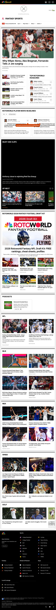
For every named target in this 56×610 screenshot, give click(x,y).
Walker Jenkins (38, 81)
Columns (39, 23)
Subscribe (5, 546)
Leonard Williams (38, 93)
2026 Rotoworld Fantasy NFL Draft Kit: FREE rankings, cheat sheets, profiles (28, 250)
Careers (7, 598)
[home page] (7, 2)
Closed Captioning (13, 598)
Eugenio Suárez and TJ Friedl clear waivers (39, 90)
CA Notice (14, 599)
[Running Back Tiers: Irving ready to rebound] (46, 262)
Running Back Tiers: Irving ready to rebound (45, 269)
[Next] (53, 188)
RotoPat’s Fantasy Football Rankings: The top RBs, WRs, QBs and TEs (17, 76)
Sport (19, 23)
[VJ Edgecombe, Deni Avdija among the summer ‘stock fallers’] (41, 434)
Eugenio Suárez (38, 87)
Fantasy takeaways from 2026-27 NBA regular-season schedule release (39, 423)
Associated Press (5, 479)
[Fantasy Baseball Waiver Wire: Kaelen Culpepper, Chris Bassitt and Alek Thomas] (41, 361)
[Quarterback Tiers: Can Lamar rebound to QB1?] (28, 262)
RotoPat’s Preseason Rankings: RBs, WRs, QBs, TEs (9, 270)
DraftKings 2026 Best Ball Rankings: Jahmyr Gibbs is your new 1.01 (41, 335)
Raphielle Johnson (6, 426)
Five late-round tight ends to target (28, 286)
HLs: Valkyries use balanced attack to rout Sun (40, 496)
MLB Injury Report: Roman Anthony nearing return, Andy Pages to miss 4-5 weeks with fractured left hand (14, 394)
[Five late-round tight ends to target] (28, 279)
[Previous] (50, 188)
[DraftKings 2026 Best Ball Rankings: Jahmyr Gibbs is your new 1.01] (41, 326)
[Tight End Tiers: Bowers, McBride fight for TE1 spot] (46, 279)
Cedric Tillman (38, 99)
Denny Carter (22, 289)
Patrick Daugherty (14, 78)
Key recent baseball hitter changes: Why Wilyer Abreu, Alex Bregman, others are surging (17, 102)
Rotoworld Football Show (21, 302)
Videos (32, 23)
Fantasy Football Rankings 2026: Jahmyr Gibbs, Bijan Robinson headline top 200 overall (13, 336)
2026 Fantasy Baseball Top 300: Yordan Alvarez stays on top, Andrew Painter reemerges (40, 394)
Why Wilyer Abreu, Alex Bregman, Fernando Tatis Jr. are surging (25, 62)
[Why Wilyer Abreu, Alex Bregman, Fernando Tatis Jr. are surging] (28, 43)
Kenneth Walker (12, 120)
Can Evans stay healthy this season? (16, 82)
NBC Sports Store (23, 598)
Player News (25, 23)
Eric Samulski (5, 70)
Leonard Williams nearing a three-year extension (41, 96)
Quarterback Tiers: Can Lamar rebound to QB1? (26, 269)
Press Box (30, 598)
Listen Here (17, 309)
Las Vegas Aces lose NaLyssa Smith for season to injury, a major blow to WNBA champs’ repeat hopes (13, 475)
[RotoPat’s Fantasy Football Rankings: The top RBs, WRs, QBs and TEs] (6, 77)
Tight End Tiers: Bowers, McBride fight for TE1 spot (45, 286)
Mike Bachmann (51, 526)
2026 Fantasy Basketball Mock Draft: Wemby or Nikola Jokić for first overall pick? (14, 423)
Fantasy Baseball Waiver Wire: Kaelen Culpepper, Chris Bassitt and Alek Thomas (40, 371)
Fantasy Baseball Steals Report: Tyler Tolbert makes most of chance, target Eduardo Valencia (12, 372)
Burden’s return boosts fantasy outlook (16, 89)
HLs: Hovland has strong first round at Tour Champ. (12, 522)
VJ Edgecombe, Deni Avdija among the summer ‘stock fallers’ (39, 444)
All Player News (12, 114)
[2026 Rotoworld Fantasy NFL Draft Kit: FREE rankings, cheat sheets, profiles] (28, 230)
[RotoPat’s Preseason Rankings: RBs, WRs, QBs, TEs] (10, 262)
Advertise (3, 598)
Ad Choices (35, 598)
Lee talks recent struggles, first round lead (35, 522)
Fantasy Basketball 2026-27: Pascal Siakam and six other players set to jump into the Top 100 (14, 445)
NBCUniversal (9, 601)
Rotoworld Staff (5, 345)
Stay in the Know (5, 539)
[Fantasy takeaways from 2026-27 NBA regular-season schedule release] (41, 413)
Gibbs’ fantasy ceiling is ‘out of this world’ (10, 286)
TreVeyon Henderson (43, 120)
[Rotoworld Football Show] (8, 305)
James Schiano (5, 375)
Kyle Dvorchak (23, 272)
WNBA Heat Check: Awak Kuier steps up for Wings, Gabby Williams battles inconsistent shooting (41, 475)
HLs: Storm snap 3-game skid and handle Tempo (13, 496)
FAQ (19, 598)
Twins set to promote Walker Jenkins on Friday (40, 84)
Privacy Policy (41, 598)
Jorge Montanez (5, 397)
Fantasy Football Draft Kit (9, 23)
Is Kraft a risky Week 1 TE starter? (17, 96)
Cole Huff (31, 479)
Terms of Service (20, 599)
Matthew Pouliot (32, 374)
